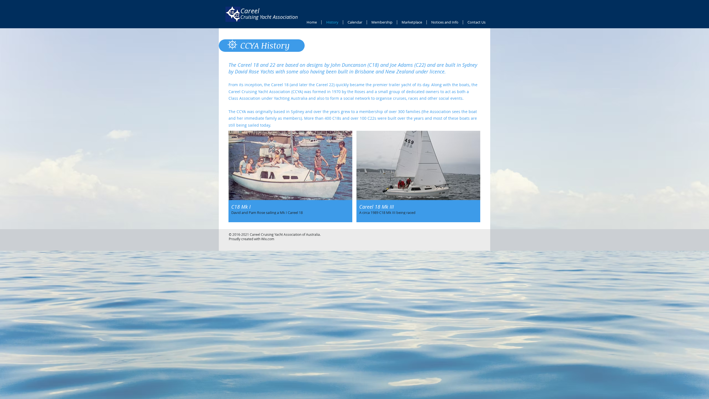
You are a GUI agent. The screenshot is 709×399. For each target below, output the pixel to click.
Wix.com (267, 239)
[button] (290, 176)
